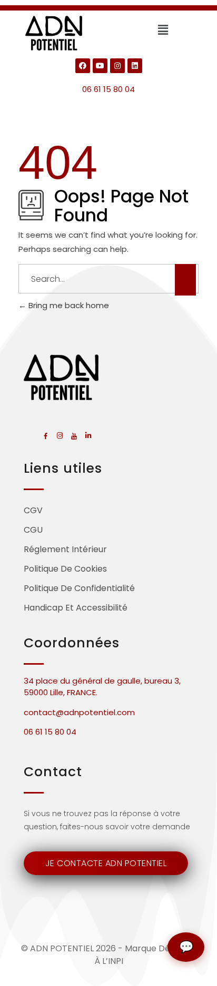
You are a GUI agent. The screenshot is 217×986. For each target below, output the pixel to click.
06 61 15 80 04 (108, 89)
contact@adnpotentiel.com (79, 712)
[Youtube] (100, 65)
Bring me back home (67, 305)
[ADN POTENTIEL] (54, 33)
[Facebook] (82, 65)
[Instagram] (117, 65)
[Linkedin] (134, 65)
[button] (163, 30)
